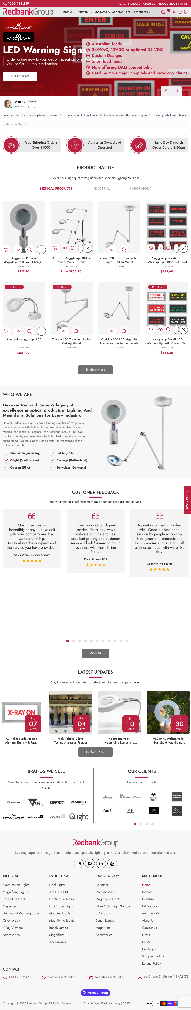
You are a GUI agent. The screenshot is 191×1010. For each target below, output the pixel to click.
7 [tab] (103, 640)
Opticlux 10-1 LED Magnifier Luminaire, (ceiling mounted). (119, 341)
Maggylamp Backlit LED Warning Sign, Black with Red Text (167, 260)
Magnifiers (10, 906)
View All (95, 653)
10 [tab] (121, 640)
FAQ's (146, 942)
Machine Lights (59, 913)
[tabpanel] (32, 538)
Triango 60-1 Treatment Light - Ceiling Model (71, 341)
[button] (69, 12)
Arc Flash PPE (59, 892)
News (146, 934)
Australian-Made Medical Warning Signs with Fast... (22, 741)
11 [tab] (127, 640)
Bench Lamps (58, 927)
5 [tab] (91, 640)
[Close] (87, 248)
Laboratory (140, 188)
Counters (102, 884)
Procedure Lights (14, 899)
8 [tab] (109, 640)
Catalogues (149, 949)
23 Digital (129, 1003)
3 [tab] (79, 640)
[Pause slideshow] (176, 91)
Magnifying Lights (15, 892)
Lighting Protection (62, 899)
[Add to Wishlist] (41, 249)
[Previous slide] (166, 91)
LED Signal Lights (61, 906)
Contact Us (149, 927)
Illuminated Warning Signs (21, 913)
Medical (147, 892)
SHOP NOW (20, 81)
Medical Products (56, 188)
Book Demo (187, 500)
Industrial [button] (59, 876)
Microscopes (105, 892)
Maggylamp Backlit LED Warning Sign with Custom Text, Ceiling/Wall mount (167, 341)
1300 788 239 (18, 977)
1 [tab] (67, 640)
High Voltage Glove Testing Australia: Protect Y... (70, 741)
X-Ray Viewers (13, 927)
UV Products (104, 913)
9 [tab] (115, 640)
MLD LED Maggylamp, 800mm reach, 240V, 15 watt (71, 260)
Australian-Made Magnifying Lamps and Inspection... (119, 741)
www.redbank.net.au (61, 977)
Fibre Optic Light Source (113, 906)
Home (146, 884)
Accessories (11, 934)
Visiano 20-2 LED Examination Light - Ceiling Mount (119, 260)
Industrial (101, 188)
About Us (148, 920)
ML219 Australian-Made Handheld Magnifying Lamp (168, 741)
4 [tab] (85, 640)
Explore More (95, 369)
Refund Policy (151, 963)
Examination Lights (16, 884)
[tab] (56, 188)
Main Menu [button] (153, 876)
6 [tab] (97, 640)
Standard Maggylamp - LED (23, 340)
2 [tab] (73, 640)
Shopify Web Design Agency (102, 1003)
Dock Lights (57, 884)
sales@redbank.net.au (110, 977)
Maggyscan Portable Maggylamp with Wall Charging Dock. (23, 260)
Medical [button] (11, 876)
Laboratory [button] (107, 876)
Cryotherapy (11, 920)
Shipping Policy (153, 956)
